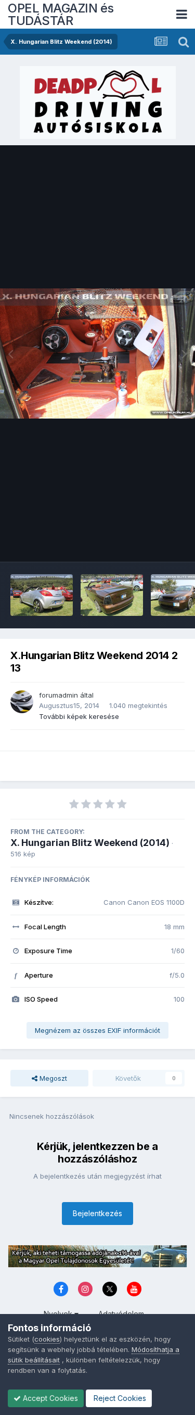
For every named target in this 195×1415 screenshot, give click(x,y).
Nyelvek (59, 1313)
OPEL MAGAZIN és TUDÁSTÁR (61, 14)
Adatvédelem (121, 1313)
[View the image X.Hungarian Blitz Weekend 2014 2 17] (41, 595)
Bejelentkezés (97, 1213)
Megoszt (52, 1078)
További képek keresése (79, 716)
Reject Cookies (119, 1398)
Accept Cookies (49, 1398)
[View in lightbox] (97, 353)
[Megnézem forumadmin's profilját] (21, 701)
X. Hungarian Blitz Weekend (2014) (90, 842)
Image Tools (152, 543)
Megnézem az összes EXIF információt (97, 1030)
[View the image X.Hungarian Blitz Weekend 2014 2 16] (112, 595)
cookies (47, 1339)
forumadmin (58, 695)
